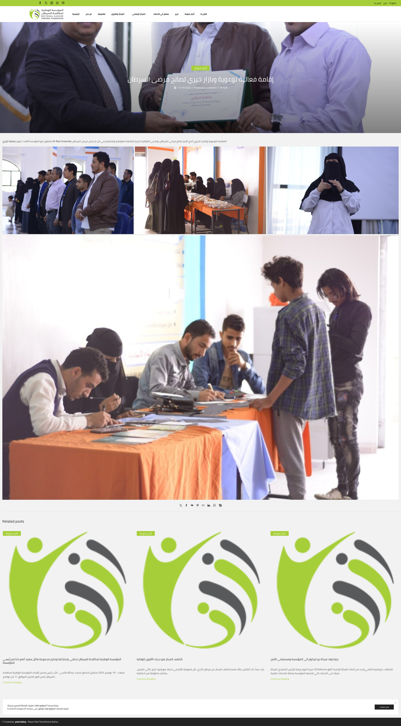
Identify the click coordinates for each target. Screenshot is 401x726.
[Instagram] (51, 3)
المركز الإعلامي (138, 14)
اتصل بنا (377, 3)
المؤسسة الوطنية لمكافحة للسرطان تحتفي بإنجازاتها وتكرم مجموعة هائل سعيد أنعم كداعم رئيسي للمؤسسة (62, 618)
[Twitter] (46, 3)
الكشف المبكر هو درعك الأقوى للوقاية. (160, 603)
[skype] (219, 505)
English (392, 3)
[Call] (63, 3)
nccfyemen (211, 87)
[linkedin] (209, 505)
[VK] (192, 505)
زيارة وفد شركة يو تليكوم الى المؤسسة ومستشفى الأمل (304, 616)
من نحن (89, 14)
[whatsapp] (57, 3)
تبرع (385, 3)
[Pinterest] (197, 505)
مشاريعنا (101, 14)
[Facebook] (40, 3)
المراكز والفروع (118, 14)
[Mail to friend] (203, 505)
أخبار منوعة (189, 14)
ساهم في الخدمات (161, 14)
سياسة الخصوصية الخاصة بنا (20, 709)
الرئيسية (75, 14)
